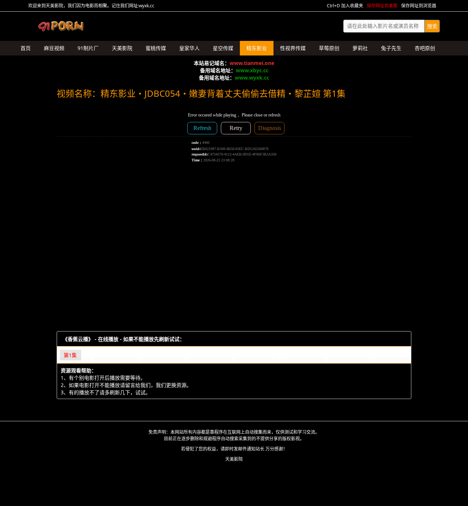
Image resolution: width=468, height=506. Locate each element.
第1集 (70, 355)
